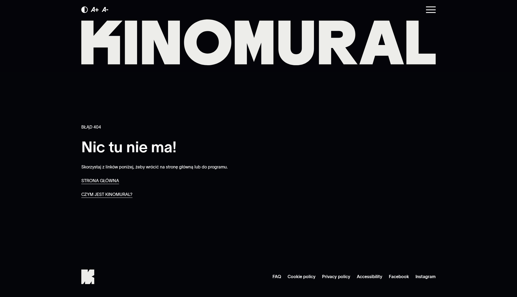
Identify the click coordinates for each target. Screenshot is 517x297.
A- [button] (105, 9)
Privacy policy (336, 276)
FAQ (277, 276)
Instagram (425, 276)
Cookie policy (302, 276)
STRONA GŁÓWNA (100, 180)
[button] (84, 9)
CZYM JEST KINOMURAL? (106, 194)
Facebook (399, 276)
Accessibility (369, 276)
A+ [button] (95, 9)
